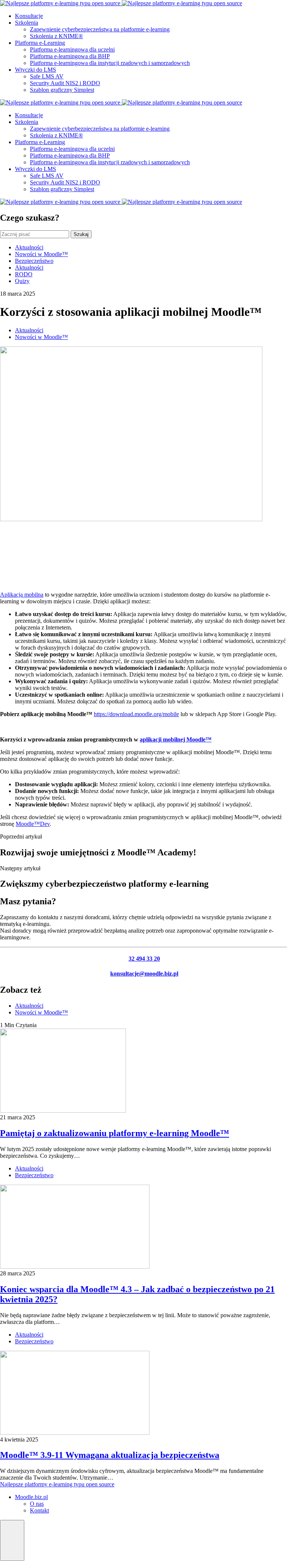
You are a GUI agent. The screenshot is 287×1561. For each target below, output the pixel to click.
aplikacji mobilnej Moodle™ (176, 739)
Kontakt (39, 1510)
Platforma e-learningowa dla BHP (70, 56)
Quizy (22, 281)
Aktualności (29, 247)
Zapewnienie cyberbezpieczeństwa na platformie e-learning (100, 29)
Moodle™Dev (33, 824)
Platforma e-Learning (40, 43)
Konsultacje (29, 16)
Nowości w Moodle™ (41, 254)
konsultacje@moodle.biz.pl (144, 973)
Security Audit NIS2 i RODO (65, 83)
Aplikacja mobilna (21, 594)
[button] (12, 1540)
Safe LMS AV (47, 76)
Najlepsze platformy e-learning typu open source (57, 1484)
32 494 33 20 (144, 958)
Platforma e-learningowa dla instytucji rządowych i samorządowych (110, 63)
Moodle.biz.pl (31, 1497)
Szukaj (81, 234)
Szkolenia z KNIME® (56, 36)
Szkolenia (26, 22)
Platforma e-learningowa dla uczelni (72, 49)
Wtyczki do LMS (35, 69)
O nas (37, 1504)
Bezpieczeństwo (34, 261)
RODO (24, 274)
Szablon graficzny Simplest (62, 90)
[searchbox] (34, 234)
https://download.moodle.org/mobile (136, 714)
